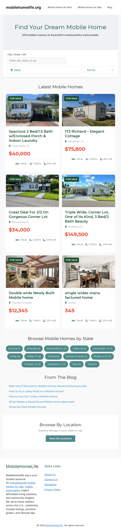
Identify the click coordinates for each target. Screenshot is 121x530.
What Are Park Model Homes (27, 406)
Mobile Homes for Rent (60, 7)
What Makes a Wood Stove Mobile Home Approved (41, 401)
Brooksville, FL (56, 348)
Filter (17, 70)
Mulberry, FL (102, 356)
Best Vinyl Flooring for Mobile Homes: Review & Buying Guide (48, 386)
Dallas (15, 356)
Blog (109, 7)
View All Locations (60, 438)
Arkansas (33, 348)
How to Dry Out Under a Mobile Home (33, 396)
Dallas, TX (34, 356)
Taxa (76, 364)
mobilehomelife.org (23, 7)
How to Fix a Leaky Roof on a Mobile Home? (36, 391)
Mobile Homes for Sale (90, 7)
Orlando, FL (32, 364)
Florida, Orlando (76, 356)
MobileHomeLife (54, 525)
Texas (92, 364)
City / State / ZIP (16, 54)
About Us (50, 474)
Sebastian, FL (56, 364)
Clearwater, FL (102, 348)
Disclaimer (50, 484)
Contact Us (51, 479)
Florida (53, 356)
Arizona (14, 348)
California (79, 348)
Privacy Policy (52, 489)
